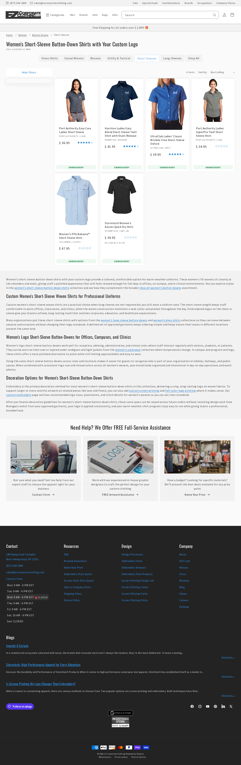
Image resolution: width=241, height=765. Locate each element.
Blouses (95, 58)
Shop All (193, 58)
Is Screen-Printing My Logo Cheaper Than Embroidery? (41, 683)
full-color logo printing (180, 390)
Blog (182, 587)
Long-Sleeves (172, 58)
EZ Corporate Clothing (114, 754)
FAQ (66, 554)
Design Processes (132, 554)
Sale (135, 3)
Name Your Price (195, 494)
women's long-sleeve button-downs (124, 320)
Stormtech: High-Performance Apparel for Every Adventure (43, 664)
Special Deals (150, 3)
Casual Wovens (74, 58)
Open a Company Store (77, 587)
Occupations (204, 3)
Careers (184, 600)
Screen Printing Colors (135, 587)
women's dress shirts (166, 320)
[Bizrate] (236, 763)
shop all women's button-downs (160, 288)
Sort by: (202, 72)
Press (182, 574)
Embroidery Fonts (132, 561)
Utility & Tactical (118, 58)
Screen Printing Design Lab (138, 580)
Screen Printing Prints (135, 600)
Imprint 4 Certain (17, 645)
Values (183, 593)
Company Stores (225, 3)
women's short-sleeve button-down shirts (41, 288)
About (182, 554)
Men (28, 49)
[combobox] (170, 15)
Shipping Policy (73, 593)
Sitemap (184, 606)
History (183, 567)
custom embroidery (18, 395)
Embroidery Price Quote (78, 574)
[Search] (215, 15)
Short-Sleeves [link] (147, 58)
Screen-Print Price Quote (79, 580)
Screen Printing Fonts (135, 593)
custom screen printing (144, 390)
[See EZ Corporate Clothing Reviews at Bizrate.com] (120, 726)
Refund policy (105, 757)
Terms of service (138, 757)
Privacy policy (121, 757)
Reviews (184, 580)
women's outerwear (128, 349)
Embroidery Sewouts (134, 567)
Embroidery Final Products (137, 574)
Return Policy (72, 600)
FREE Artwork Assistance (118, 494)
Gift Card (184, 561)
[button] (54, 15)
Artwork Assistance (75, 561)
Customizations (171, 3)
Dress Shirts (50, 58)
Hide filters (29, 72)
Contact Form (41, 494)
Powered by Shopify (135, 754)
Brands (189, 3)
